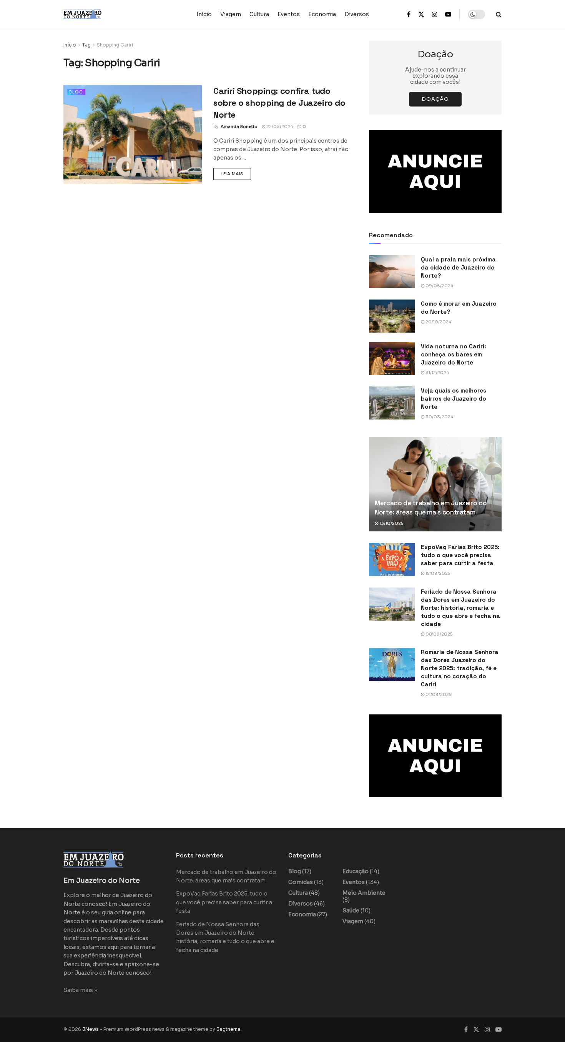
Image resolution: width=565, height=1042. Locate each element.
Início (204, 14)
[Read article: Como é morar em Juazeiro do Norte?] (392, 316)
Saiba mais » (80, 990)
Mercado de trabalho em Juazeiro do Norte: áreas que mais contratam (431, 507)
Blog (76, 92)
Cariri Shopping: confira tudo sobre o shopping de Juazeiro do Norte (279, 102)
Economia (322, 14)
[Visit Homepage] (98, 14)
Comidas (300, 882)
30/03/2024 (438, 416)
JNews (90, 1029)
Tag (86, 45)
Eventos (289, 14)
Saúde (350, 910)
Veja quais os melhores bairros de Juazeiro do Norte (453, 398)
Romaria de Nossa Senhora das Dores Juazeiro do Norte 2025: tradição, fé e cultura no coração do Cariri (460, 668)
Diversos (356, 14)
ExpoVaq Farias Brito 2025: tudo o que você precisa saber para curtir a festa (460, 555)
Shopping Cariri (115, 45)
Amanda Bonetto (239, 126)
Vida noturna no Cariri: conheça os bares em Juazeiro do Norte (453, 354)
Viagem (230, 14)
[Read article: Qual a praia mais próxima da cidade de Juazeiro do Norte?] (392, 271)
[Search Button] (499, 14)
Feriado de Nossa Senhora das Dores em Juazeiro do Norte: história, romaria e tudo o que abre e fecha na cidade (460, 608)
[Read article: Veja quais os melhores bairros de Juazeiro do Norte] (392, 402)
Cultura (259, 14)
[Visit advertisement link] (435, 171)
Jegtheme (228, 1029)
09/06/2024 (438, 285)
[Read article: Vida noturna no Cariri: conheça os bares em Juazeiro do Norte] (392, 358)
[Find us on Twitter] (421, 14)
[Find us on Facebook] (408, 14)
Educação (355, 871)
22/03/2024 (279, 126)
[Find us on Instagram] (434, 14)
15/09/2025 (437, 573)
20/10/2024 (437, 322)
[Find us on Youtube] (448, 14)
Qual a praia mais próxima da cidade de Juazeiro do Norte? (458, 267)
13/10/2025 (390, 523)
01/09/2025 (437, 694)
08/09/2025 (438, 634)
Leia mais (236, 173)
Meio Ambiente (364, 892)
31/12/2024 (436, 372)
